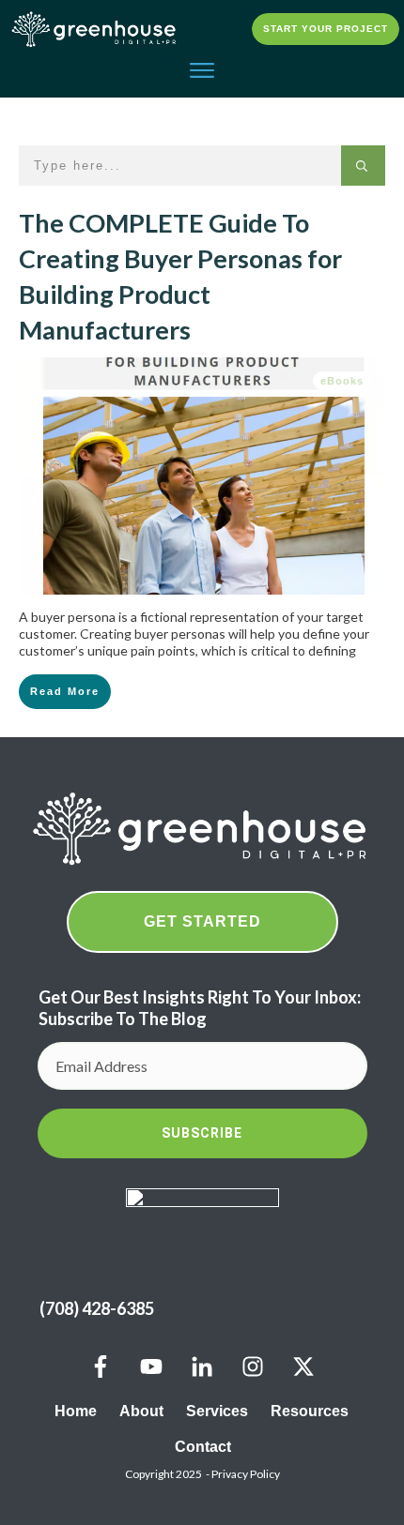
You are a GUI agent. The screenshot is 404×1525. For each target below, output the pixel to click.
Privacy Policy (245, 1474)
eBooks (342, 380)
